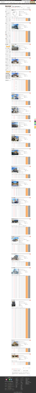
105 (12, 250)
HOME (8, 2)
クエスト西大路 (13, 197)
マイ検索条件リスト (17, 380)
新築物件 (21, 387)
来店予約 (32, 0)
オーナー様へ (22, 2)
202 (12, 101)
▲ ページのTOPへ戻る (29, 375)
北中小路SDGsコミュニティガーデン (16, 236)
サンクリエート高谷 (14, 44)
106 (12, 33)
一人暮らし (22, 385)
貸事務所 (21, 382)
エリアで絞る (7, 7)
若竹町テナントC (14, 180)
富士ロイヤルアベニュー (14, 166)
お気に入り (26, 19)
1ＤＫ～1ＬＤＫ (22, 379)
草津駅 (16, 385)
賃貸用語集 (26, 380)
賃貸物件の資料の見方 (27, 383)
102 (12, 312)
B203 (12, 132)
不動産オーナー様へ (27, 379)
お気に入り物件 (17, 379)
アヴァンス (13, 121)
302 (12, 328)
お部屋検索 (11, 2)
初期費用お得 (22, 388)
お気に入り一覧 (8, 78)
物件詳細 (29, 19)
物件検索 (23, 0)
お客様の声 (20, 2)
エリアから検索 (8, 74)
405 (12, 214)
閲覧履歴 (29, 0)
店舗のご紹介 (14, 2)
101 (12, 227)
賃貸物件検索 (7, 73)
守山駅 (16, 387)
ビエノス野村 (13, 300)
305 (12, 55)
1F (12, 19)
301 (12, 329)
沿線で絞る (9, 7)
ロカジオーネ (13, 340)
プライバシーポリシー (18, 383)
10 (12, 81)
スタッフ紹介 (17, 2)
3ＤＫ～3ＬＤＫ (22, 380)
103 (12, 31)
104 (12, 228)
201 (12, 159)
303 (12, 327)
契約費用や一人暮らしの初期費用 (28, 382)
